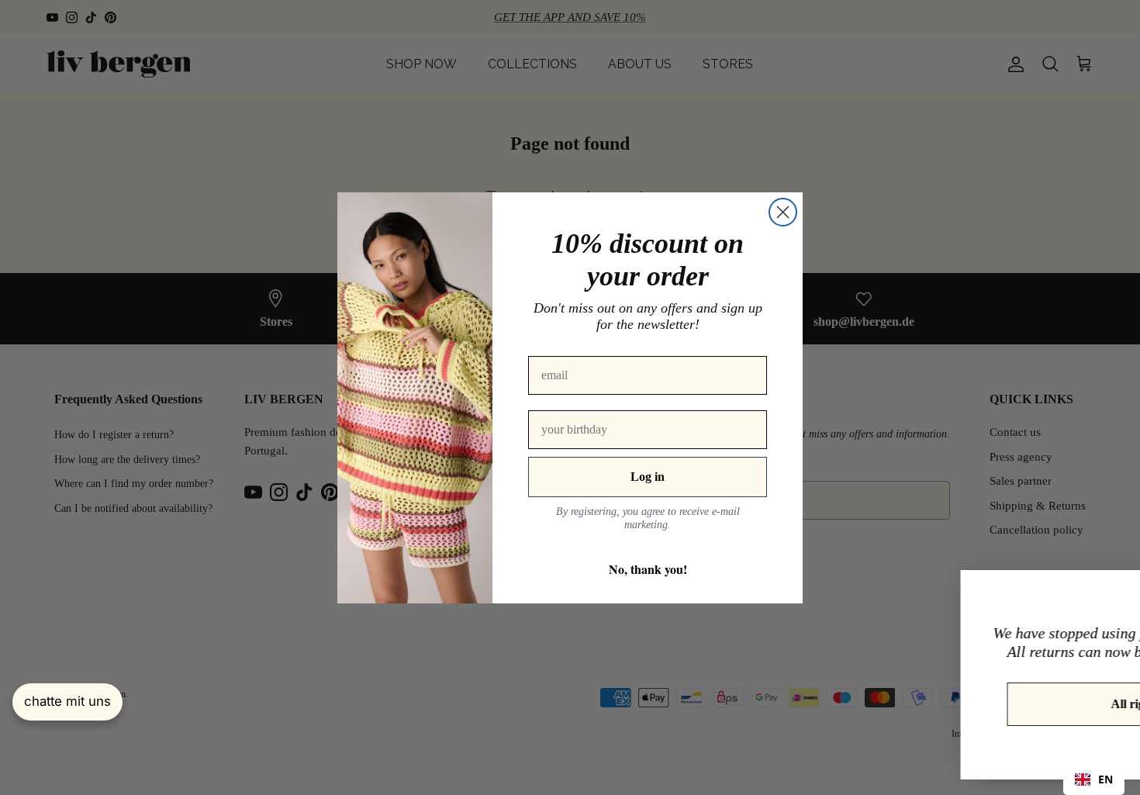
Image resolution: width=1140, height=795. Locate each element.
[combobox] (1093, 779)
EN (1105, 779)
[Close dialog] (782, 212)
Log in (647, 476)
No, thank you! (648, 569)
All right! (972, 703)
